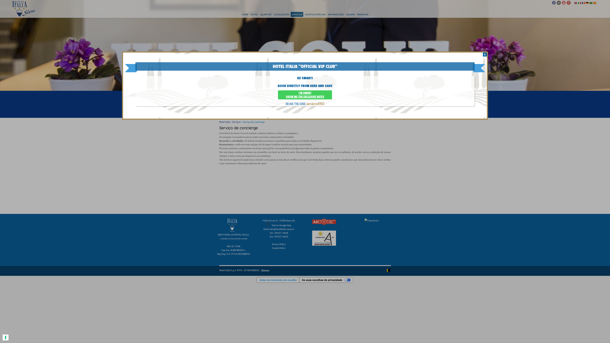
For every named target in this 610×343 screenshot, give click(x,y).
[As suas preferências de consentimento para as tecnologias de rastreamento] (6, 337)
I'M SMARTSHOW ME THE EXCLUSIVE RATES (305, 94)
